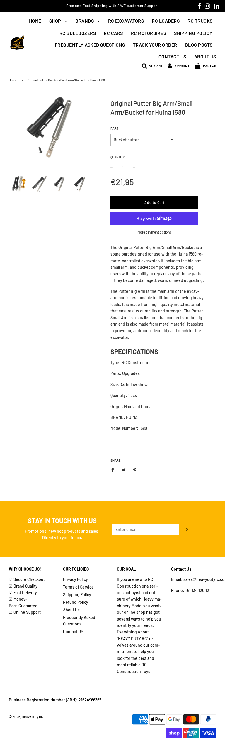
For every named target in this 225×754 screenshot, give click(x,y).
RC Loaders (166, 20)
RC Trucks (200, 20)
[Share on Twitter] (124, 469)
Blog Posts (199, 45)
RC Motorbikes (148, 33)
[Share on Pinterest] (135, 469)
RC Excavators (126, 20)
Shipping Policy (193, 33)
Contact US (73, 631)
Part (114, 128)
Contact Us (172, 56)
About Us (205, 56)
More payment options (154, 232)
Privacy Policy (75, 579)
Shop (55, 20)
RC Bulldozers (77, 33)
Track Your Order (155, 45)
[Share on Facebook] (114, 469)
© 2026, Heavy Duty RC (26, 717)
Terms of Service (78, 586)
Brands (85, 20)
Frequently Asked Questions (90, 45)
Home (35, 20)
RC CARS (113, 33)
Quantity (117, 157)
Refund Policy (75, 602)
